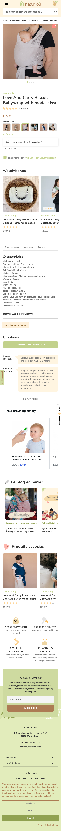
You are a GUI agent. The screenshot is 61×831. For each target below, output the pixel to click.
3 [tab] (31, 82)
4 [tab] (33, 82)
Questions (28, 247)
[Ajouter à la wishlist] (54, 26)
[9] (16, 108)
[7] (12, 108)
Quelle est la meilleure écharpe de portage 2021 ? (20, 531)
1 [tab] (27, 82)
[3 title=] (10, 227)
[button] (6, 444)
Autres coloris (9, 121)
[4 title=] (13, 227)
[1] (3, 108)
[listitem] (28, 443)
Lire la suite (10, 148)
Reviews (41, 247)
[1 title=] (4, 227)
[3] (6, 108)
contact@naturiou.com (30, 747)
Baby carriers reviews (15, 523)
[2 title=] (7, 227)
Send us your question (29, 344)
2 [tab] (29, 82)
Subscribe (29, 708)
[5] (9, 108)
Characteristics (12, 247)
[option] (21, 205)
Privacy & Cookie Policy (48, 825)
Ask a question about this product (41, 158)
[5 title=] (16, 227)
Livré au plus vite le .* (26, 142)
